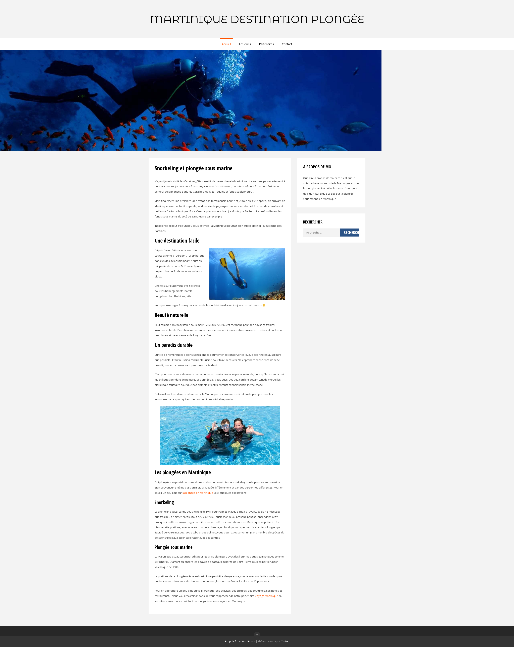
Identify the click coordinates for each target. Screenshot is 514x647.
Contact (287, 44)
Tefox (284, 641)
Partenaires (266, 44)
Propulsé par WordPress (240, 641)
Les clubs (245, 44)
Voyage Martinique (266, 596)
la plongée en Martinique (198, 493)
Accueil (226, 44)
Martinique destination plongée (257, 19)
